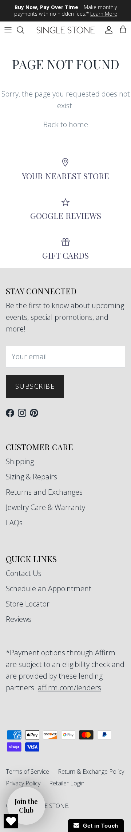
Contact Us (23, 573)
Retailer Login (66, 783)
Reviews (18, 619)
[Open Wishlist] (11, 821)
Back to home (65, 124)
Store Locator (27, 604)
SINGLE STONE (47, 806)
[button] (26, 806)
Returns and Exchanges (44, 492)
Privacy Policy (23, 783)
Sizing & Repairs (31, 477)
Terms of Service (27, 772)
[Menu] (8, 30)
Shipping (20, 461)
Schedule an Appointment (48, 588)
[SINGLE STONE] (66, 30)
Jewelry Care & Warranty (45, 507)
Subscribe (35, 386)
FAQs (14, 522)
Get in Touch (98, 826)
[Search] (24, 30)
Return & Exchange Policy (91, 772)
